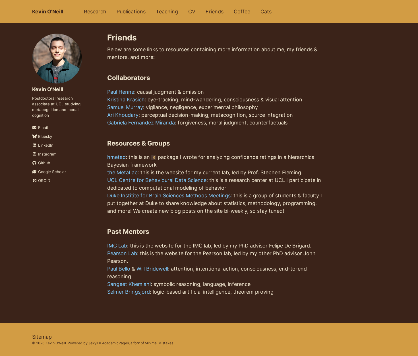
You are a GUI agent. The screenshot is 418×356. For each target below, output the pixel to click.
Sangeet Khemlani (129, 284)
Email (42, 127)
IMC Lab (117, 246)
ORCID (43, 180)
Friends (215, 12)
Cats (266, 12)
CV (191, 12)
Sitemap (42, 337)
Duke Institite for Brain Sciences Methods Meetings (169, 196)
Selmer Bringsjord (128, 292)
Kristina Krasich (126, 100)
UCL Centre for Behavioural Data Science (156, 180)
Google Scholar (51, 171)
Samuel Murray (125, 107)
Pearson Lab (122, 253)
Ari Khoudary (122, 115)
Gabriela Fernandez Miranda (141, 123)
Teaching (167, 12)
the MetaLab (122, 172)
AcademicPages (115, 343)
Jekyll (93, 343)
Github (43, 163)
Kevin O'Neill (47, 12)
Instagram (47, 154)
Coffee (242, 12)
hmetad (116, 157)
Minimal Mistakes (159, 343)
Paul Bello (118, 269)
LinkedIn (45, 145)
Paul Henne (120, 92)
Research (95, 12)
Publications (131, 12)
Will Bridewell (152, 269)
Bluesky (44, 136)
